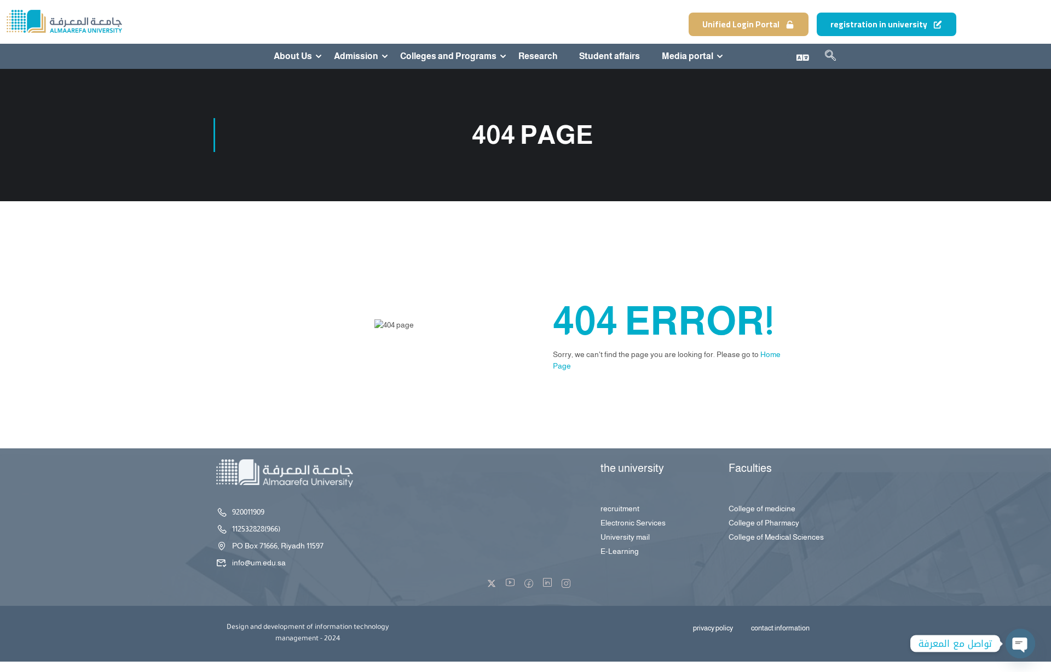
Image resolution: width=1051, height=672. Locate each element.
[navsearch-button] (830, 57)
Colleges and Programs (448, 56)
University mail (625, 537)
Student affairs (609, 56)
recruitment (619, 508)
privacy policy (713, 628)
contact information (780, 628)
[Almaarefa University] (63, 21)
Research (537, 56)
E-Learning (619, 551)
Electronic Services (633, 522)
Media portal (687, 56)
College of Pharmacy (764, 522)
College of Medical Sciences (776, 537)
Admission (356, 56)
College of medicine (762, 508)
